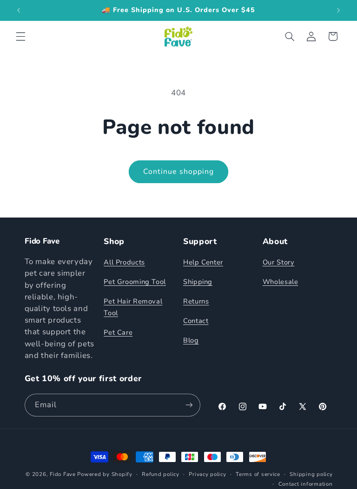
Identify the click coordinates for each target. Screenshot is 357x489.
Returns (196, 301)
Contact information (305, 484)
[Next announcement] (338, 10)
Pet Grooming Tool (135, 281)
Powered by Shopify (104, 474)
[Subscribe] (188, 405)
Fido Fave (63, 474)
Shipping (197, 281)
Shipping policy (311, 474)
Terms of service (258, 474)
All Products (124, 262)
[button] (20, 36)
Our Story (279, 262)
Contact (195, 320)
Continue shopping (178, 171)
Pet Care (118, 332)
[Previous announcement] (18, 10)
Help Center (203, 262)
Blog (191, 340)
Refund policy (160, 474)
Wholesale (280, 281)
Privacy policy (207, 474)
